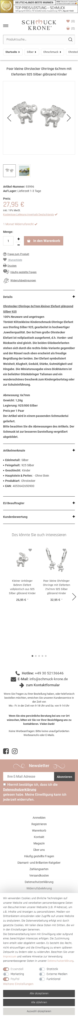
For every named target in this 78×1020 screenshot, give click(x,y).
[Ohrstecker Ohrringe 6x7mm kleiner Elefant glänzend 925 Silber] (39, 117)
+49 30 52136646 (49, 673)
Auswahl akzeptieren (39, 1011)
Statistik (52, 969)
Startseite (11, 51)
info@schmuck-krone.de (49, 679)
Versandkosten (39, 875)
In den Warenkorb (46, 241)
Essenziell (17, 969)
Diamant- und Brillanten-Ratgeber (39, 862)
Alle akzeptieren (39, 993)
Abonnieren (64, 776)
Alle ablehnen (39, 1002)
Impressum (9, 956)
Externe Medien (57, 974)
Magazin (39, 843)
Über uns (39, 849)
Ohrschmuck (50, 51)
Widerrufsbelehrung (39, 888)
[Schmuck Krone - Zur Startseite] (39, 24)
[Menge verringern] (18, 245)
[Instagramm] (14, 751)
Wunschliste (73, 21)
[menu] (5, 25)
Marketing (17, 974)
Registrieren (39, 824)
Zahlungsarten (39, 869)
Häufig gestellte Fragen (39, 856)
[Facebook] (6, 751)
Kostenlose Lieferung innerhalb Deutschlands (28, 214)
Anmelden (39, 817)
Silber (30, 51)
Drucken (12, 265)
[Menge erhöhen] (18, 239)
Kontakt (39, 837)
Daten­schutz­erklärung (60, 961)
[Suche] (70, 39)
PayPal (15, 979)
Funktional (53, 979)
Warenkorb (73, 28)
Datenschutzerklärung (39, 882)
